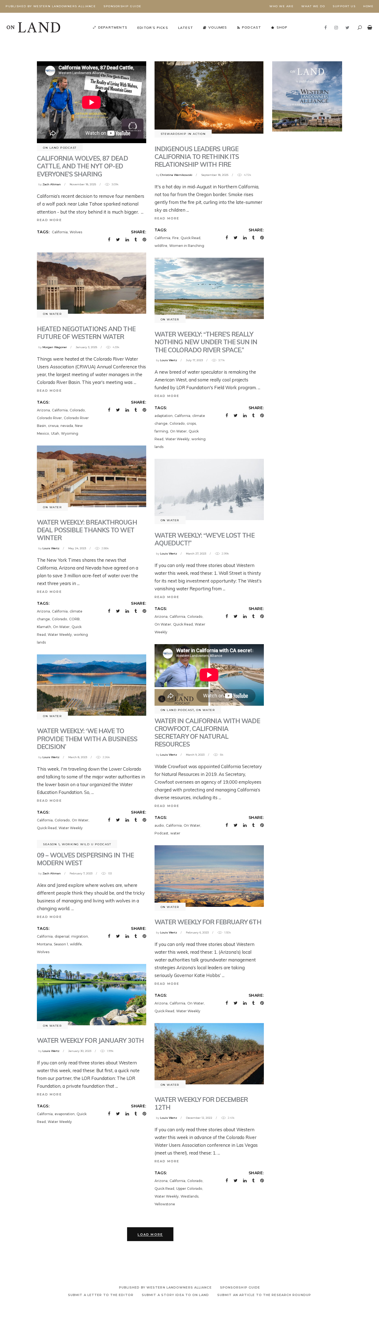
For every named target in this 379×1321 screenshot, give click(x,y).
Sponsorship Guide (122, 6)
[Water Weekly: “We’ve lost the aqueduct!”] (209, 489)
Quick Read (190, 238)
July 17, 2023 (194, 360)
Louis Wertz (168, 360)
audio (159, 825)
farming (161, 431)
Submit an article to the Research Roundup (264, 1295)
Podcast (161, 833)
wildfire (161, 246)
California (60, 232)
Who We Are (281, 6)
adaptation (164, 416)
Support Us (344, 6)
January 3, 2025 (86, 347)
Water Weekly (177, 439)
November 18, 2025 (83, 184)
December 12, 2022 (199, 1118)
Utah (55, 433)
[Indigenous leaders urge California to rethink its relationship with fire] (209, 97)
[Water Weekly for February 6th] (209, 876)
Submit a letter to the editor (100, 1295)
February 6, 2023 (197, 932)
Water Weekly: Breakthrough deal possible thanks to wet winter (87, 530)
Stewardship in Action (183, 134)
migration (79, 936)
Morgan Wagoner (54, 347)
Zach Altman (51, 184)
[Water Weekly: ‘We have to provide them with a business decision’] (91, 685)
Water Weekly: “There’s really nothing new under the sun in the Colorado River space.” (206, 342)
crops (191, 423)
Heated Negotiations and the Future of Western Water (86, 333)
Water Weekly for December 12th (201, 1103)
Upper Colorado (189, 1188)
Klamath (44, 627)
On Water (52, 314)
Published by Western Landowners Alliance (51, 6)
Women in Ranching (186, 246)
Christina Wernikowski (176, 175)
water (175, 833)
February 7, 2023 (81, 873)
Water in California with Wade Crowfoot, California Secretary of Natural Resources (207, 732)
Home (368, 6)
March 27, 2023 (196, 553)
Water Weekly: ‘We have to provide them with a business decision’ (87, 738)
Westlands (189, 1196)
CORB (74, 619)
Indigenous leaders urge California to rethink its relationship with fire (197, 156)
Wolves (76, 232)
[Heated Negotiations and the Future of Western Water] (91, 283)
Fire (175, 238)
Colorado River (49, 418)
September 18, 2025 (214, 175)
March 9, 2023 (195, 754)
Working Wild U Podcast (86, 844)
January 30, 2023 (79, 1051)
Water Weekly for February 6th (208, 922)
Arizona (43, 410)
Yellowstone (165, 1204)
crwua (53, 426)
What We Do (313, 6)
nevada (66, 426)
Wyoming (69, 433)
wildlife (76, 944)
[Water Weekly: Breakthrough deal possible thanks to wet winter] (91, 476)
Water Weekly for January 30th (90, 1040)
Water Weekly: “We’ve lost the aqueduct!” (204, 539)
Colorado (77, 410)
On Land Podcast (60, 148)
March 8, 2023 (77, 757)
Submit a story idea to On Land (175, 1295)
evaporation (65, 1114)
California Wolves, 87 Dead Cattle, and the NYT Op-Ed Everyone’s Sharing (82, 166)
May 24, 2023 (77, 548)
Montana (44, 944)
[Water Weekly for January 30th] (91, 994)
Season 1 (51, 844)
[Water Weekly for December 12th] (209, 1053)
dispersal (62, 936)
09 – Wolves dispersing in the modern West (85, 859)
